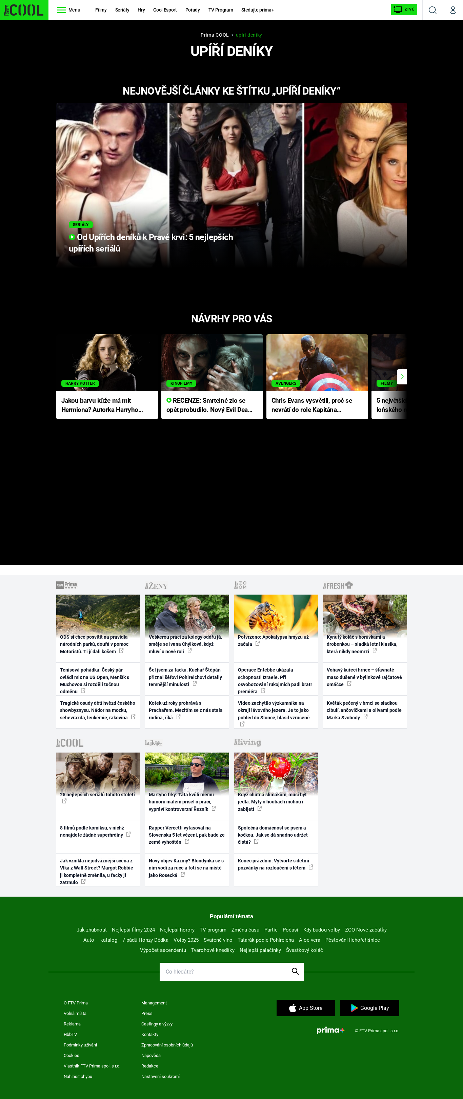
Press (147, 1013)
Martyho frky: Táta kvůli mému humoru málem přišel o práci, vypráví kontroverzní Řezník (181, 802)
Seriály (122, 10)
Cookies (71, 1055)
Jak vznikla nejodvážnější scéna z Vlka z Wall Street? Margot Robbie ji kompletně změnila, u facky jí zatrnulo (96, 871)
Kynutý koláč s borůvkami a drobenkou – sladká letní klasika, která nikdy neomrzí (362, 644)
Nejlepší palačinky (260, 950)
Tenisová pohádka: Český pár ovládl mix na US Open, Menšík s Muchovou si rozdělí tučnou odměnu (94, 680)
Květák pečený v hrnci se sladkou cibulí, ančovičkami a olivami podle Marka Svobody (364, 710)
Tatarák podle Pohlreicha (266, 940)
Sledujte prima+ (257, 10)
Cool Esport (165, 10)
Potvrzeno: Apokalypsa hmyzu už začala (273, 640)
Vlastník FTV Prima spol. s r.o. (92, 1065)
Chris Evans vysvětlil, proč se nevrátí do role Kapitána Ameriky (311, 405)
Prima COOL (215, 35)
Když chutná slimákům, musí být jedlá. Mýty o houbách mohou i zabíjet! (272, 802)
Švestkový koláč (304, 950)
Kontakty (149, 1034)
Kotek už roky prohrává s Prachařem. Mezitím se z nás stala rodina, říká (186, 710)
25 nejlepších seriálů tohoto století (97, 794)
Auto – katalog (100, 940)
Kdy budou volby (321, 930)
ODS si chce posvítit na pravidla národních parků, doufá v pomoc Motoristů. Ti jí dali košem (94, 644)
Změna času (245, 930)
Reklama (72, 1023)
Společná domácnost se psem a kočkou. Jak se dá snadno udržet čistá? (273, 835)
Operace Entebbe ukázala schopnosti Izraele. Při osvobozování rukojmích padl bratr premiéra (275, 680)
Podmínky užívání (80, 1044)
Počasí (290, 930)
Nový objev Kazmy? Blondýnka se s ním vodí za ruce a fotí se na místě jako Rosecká (186, 868)
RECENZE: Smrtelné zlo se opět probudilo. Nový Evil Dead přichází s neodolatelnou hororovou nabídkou (208, 405)
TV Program (220, 10)
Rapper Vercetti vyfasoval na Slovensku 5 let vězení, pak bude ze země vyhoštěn (187, 835)
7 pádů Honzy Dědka (145, 940)
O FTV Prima (76, 1002)
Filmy (100, 10)
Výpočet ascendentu (163, 950)
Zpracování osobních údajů (167, 1044)
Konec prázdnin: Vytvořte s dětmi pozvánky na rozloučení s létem (273, 864)
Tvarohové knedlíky (213, 950)
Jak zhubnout (92, 930)
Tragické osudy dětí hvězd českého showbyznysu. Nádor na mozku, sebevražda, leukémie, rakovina (97, 710)
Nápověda (151, 1055)
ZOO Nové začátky (366, 930)
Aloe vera (309, 940)
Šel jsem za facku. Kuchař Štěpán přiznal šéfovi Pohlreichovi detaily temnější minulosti (185, 677)
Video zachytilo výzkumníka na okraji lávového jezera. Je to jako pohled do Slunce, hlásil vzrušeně (274, 710)
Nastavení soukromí (160, 1076)
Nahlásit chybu (78, 1076)
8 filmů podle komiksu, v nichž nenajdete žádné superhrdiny (92, 831)
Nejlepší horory (177, 930)
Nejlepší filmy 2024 (133, 930)
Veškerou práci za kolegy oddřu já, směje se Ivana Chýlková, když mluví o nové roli (185, 644)
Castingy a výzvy (157, 1023)
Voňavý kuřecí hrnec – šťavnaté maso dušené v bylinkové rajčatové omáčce (364, 677)
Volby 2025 (186, 940)
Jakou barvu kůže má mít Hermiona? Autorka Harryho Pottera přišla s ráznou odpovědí (99, 405)
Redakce (149, 1065)
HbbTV (70, 1034)
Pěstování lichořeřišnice (352, 940)
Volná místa (75, 1013)
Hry (141, 10)
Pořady (192, 10)
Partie (271, 930)
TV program (213, 930)
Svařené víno (218, 940)
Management (154, 1002)
